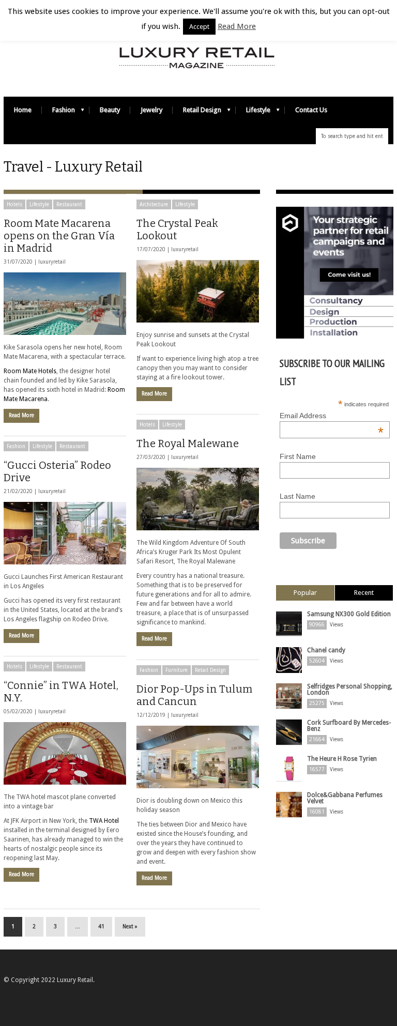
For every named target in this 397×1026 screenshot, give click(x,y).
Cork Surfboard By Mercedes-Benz (349, 725)
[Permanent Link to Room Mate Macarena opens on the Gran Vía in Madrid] (65, 303)
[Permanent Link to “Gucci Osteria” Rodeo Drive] (65, 533)
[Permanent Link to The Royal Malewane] (197, 499)
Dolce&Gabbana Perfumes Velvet (345, 798)
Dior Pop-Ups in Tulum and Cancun (194, 695)
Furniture (176, 670)
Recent (364, 592)
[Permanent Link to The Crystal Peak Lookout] (197, 291)
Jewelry (151, 110)
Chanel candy (326, 650)
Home (23, 110)
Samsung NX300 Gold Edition (349, 614)
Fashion (58, 112)
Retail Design (197, 112)
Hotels (14, 204)
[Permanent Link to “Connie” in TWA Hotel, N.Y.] (65, 753)
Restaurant (69, 204)
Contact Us (311, 110)
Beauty (110, 110)
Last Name (297, 496)
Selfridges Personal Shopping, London (349, 689)
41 (101, 926)
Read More (21, 415)
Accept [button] (199, 26)
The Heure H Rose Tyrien (342, 758)
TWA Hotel (104, 820)
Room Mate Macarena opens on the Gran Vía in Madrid (59, 235)
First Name (298, 456)
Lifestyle (253, 112)
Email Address (332, 415)
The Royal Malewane (187, 443)
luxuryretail (52, 262)
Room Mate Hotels (30, 371)
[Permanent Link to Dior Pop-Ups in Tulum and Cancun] (197, 757)
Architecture (154, 204)
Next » (130, 926)
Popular (305, 592)
